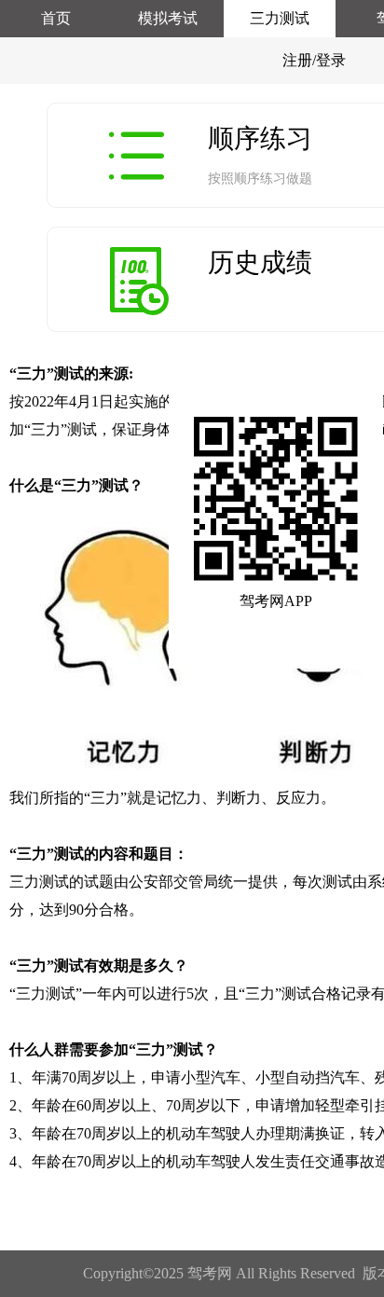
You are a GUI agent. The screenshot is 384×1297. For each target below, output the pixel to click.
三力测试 (279, 18)
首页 (56, 18)
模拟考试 (168, 18)
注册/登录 (314, 60)
